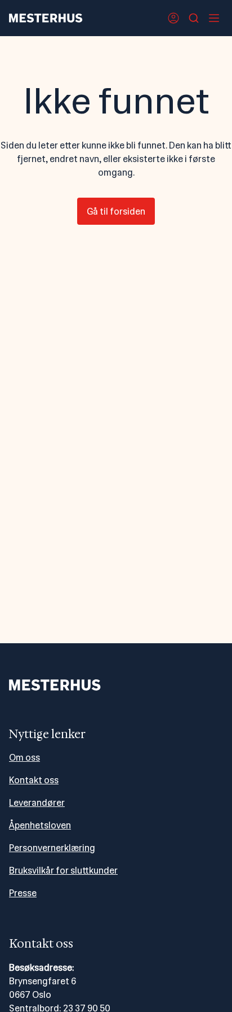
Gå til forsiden (116, 211)
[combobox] (194, 18)
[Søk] (194, 18)
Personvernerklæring (52, 848)
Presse (23, 893)
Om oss (24, 758)
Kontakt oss (34, 780)
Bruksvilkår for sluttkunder (63, 870)
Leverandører (37, 803)
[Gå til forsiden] (46, 18)
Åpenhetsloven (40, 825)
